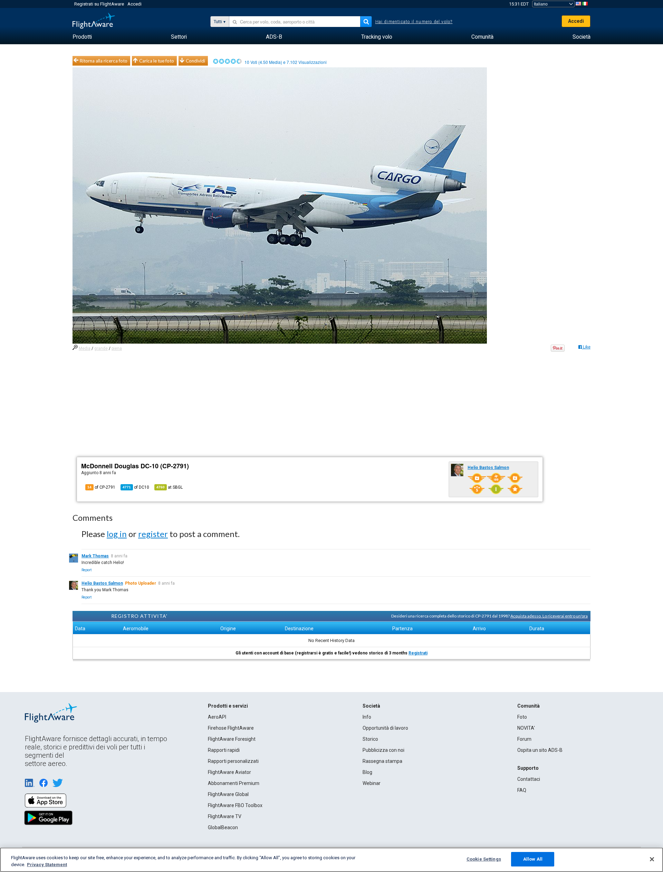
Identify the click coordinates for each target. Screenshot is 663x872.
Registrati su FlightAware (99, 4)
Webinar (372, 783)
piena (117, 348)
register (153, 534)
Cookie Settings (484, 859)
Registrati (418, 653)
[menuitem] (82, 37)
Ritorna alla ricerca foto (103, 61)
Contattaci (528, 779)
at (169, 487)
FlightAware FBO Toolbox (235, 805)
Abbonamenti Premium (233, 783)
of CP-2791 (101, 487)
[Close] (652, 859)
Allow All (532, 859)
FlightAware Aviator (229, 772)
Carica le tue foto (156, 61)
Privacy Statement (47, 864)
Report (86, 570)
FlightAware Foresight (232, 739)
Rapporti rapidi (224, 750)
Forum (524, 739)
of (136, 487)
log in (117, 534)
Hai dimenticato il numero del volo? (414, 21)
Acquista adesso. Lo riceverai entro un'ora (549, 616)
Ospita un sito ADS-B (540, 750)
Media (84, 348)
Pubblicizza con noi (383, 750)
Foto (522, 717)
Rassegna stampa (382, 761)
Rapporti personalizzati (233, 761)
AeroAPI (217, 717)
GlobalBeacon (223, 827)
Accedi (134, 4)
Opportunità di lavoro (385, 728)
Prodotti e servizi (228, 706)
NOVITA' (526, 728)
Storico (370, 739)
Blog (367, 772)
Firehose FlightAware (231, 728)
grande (101, 348)
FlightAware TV (224, 816)
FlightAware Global (228, 794)
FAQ (521, 790)
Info (367, 717)
